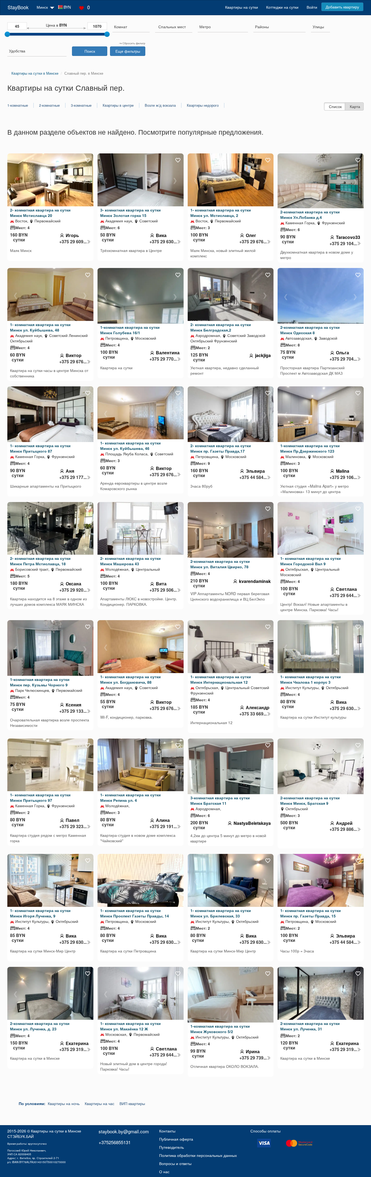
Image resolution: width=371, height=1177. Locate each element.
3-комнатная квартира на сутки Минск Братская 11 (220, 800)
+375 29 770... (163, 359)
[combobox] (131, 27)
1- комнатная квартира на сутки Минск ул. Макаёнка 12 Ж (130, 1026)
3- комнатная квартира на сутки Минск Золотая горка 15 (130, 212)
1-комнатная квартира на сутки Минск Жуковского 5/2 (220, 1028)
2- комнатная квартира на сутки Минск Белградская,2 (220, 327)
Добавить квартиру (342, 7)
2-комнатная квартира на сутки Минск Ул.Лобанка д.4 (310, 214)
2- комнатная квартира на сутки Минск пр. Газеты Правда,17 (220, 448)
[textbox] (172, 26)
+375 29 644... (343, 595)
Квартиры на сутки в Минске (56, 1131)
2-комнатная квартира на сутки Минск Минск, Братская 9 (310, 800)
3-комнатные (81, 105)
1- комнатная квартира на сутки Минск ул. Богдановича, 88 (130, 679)
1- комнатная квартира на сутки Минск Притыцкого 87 (40, 448)
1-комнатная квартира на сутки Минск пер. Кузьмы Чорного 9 (40, 682)
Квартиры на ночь (64, 1103)
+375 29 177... (73, 477)
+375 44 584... (253, 477)
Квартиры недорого (203, 105)
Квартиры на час (99, 1103)
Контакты (167, 1131)
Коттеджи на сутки (282, 7)
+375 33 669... (253, 714)
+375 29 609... (73, 242)
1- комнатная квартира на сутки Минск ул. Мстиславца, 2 (220, 212)
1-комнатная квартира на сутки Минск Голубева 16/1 (130, 329)
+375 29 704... (343, 359)
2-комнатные (49, 105)
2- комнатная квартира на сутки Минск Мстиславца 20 (40, 212)
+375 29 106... (343, 477)
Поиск (89, 51)
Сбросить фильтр (133, 43)
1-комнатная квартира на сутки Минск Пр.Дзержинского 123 (310, 448)
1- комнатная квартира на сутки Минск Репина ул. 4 (130, 797)
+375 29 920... (73, 590)
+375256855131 (115, 1142)
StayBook (18, 7)
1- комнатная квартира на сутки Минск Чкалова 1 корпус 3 (310, 679)
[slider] (7, 34)
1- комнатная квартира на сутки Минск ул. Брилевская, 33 (220, 913)
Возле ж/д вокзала (160, 105)
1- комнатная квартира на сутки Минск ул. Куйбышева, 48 (40, 327)
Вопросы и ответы (175, 1163)
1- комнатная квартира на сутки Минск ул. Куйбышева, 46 (130, 445)
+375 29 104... (343, 244)
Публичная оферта (176, 1139)
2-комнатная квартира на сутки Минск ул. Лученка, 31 (310, 1026)
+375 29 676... (253, 242)
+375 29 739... (253, 1058)
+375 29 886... (343, 829)
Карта (355, 106)
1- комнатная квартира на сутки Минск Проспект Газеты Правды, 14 (134, 913)
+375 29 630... (163, 242)
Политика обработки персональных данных (198, 1155)
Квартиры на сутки (241, 7)
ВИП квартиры (132, 1103)
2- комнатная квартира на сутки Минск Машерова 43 (130, 561)
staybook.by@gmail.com (124, 1131)
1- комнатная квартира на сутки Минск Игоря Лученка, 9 (40, 913)
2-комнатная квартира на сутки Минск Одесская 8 (310, 329)
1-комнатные (17, 105)
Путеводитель (171, 1147)
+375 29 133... (73, 711)
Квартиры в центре (118, 105)
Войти (312, 7)
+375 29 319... (73, 1049)
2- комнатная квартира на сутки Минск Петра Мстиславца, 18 (40, 561)
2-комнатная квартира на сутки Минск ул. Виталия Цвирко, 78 (220, 563)
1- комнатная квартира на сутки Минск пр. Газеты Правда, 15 (310, 913)
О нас (164, 1171)
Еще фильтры (127, 51)
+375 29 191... (163, 826)
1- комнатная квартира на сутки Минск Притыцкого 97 (40, 797)
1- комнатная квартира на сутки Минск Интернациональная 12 (220, 679)
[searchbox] (131, 26)
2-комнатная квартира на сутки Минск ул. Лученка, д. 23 (40, 1026)
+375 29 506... (163, 590)
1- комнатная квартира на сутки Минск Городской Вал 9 (310, 561)
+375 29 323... (73, 826)
